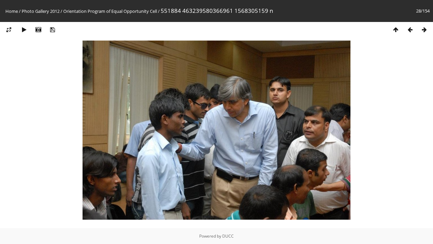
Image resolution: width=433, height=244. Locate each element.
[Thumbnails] (396, 30)
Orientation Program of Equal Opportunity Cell (110, 11)
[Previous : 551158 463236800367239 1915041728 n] (410, 30)
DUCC (228, 236)
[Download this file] (52, 30)
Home (11, 11)
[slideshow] (24, 30)
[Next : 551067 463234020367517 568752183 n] (424, 30)
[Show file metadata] (38, 30)
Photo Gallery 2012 (41, 11)
